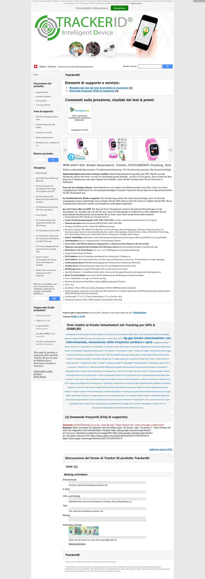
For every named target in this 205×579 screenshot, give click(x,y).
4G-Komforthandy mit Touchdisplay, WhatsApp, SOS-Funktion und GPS (46, 188)
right (170, 149)
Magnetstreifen (43, 316)
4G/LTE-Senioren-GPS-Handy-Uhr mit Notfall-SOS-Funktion (47, 199)
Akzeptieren (119, 8)
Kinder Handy (41, 173)
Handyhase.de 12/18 (79, 130)
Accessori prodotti (43, 105)
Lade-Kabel (43, 321)
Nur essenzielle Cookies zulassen (92, 8)
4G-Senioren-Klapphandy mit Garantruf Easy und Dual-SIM (47, 249)
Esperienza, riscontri (44, 132)
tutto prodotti (41, 101)
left (65, 149)
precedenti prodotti (43, 96)
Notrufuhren (139, 312)
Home (126, 66)
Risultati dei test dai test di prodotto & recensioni (99, 87)
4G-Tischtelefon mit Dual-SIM (47, 231)
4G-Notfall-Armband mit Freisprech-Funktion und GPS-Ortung (45, 223)
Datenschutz (136, 3)
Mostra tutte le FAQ (162, 449)
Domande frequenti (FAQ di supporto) (92, 90)
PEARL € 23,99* (78, 316)
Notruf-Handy (41, 215)
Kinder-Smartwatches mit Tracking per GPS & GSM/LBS (46, 273)
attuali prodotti (42, 92)
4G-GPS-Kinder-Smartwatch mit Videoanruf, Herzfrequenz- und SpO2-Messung (48, 238)
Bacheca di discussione (44, 138)
